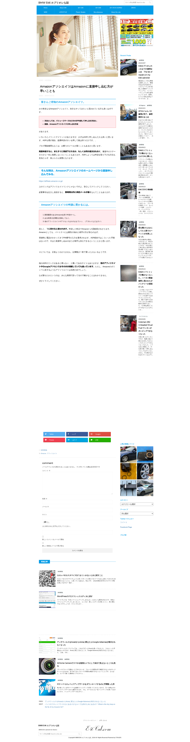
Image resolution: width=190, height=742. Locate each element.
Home (45, 8)
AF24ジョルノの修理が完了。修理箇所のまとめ (145, 114)
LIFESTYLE (63, 12)
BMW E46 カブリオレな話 (53, 2)
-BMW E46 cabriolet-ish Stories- (47, 730)
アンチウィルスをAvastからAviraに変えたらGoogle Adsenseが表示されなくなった (75, 701)
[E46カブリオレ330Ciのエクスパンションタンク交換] (128, 488)
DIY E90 (98, 8)
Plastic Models (80, 12)
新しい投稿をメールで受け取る (53, 546)
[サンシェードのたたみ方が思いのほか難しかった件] (145, 488)
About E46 (63, 8)
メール (45, 506)
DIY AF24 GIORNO (116, 8)
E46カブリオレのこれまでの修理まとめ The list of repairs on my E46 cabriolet (145, 72)
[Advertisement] (77, 309)
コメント (46, 470)
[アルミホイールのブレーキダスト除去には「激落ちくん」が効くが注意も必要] (145, 471)
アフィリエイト (52, 453)
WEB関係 (44, 450)
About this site (116, 12)
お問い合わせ (103, 720)
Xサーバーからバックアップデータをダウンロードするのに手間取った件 (86, 684)
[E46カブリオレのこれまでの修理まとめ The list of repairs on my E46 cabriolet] (128, 454)
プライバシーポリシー (89, 720)
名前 (44, 499)
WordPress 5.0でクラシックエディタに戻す (75, 596)
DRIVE (133, 8)
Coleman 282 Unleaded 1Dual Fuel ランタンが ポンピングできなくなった (145, 328)
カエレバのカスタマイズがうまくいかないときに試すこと (80, 575)
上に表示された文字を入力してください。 (56, 526)
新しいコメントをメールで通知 (53, 539)
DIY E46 (80, 8)
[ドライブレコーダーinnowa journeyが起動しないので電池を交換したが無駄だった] (145, 454)
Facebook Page (126, 527)
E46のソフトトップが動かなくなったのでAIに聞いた (145, 153)
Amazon (43, 453)
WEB (45, 12)
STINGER (118, 737)
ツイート (123, 522)
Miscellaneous (98, 12)
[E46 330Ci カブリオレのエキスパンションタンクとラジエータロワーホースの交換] (128, 471)
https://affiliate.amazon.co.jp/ (51, 181)
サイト (44, 514)
